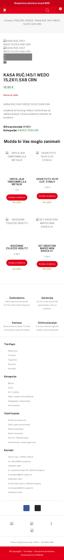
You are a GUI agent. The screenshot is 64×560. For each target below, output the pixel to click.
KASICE (29, 20)
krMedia (39, 555)
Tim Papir (28, 551)
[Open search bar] (47, 10)
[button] (42, 10)
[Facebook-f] (26, 508)
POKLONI (19, 20)
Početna (8, 20)
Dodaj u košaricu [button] (17, 197)
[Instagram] (38, 508)
